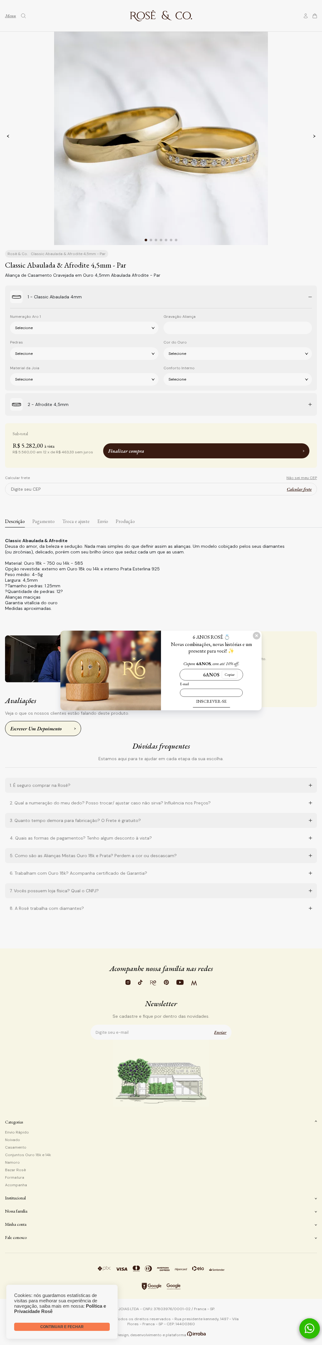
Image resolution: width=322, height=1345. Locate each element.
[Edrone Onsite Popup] (161, 672)
